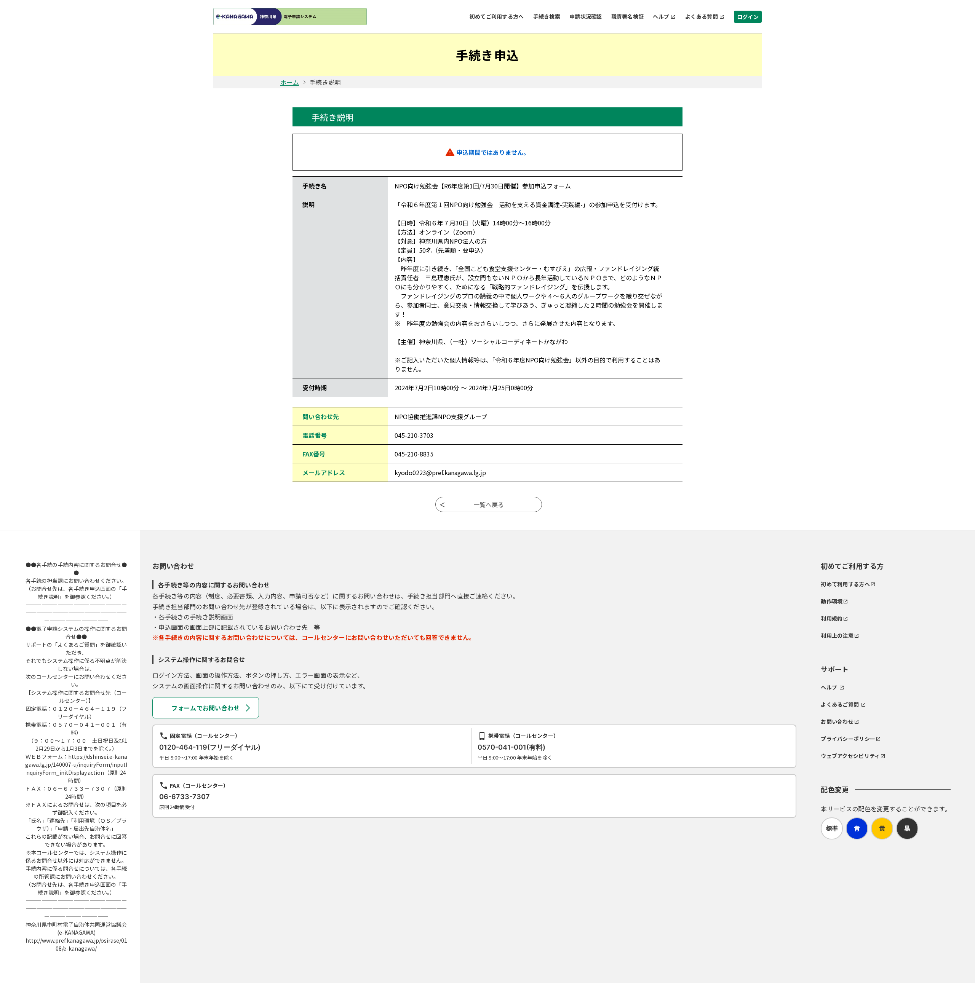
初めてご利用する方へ (497, 16)
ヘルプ (661, 16)
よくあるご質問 (840, 704)
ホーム (289, 82)
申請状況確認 (585, 16)
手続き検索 (546, 16)
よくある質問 (701, 16)
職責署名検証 (627, 16)
